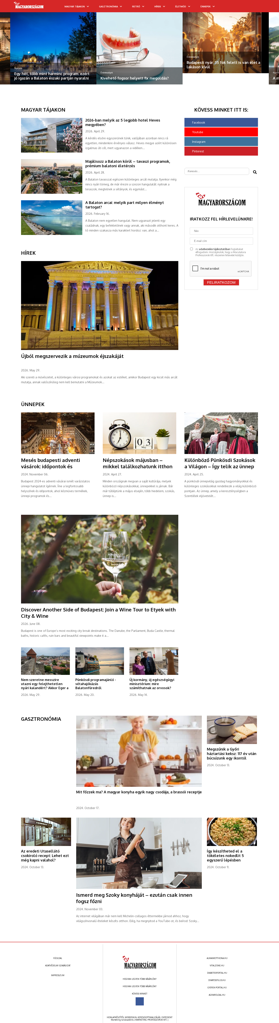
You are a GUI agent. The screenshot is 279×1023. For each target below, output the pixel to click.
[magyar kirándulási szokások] (226, 48)
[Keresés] (268, 7)
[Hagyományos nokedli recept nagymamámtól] (232, 845)
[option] (53, 48)
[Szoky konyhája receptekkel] (139, 888)
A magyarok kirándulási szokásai (215, 78)
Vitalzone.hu (217, 965)
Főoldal (57, 958)
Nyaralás (191, 72)
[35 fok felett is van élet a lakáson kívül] (139, 42)
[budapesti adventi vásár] (58, 453)
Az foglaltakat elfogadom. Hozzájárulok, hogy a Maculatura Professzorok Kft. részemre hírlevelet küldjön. (220, 252)
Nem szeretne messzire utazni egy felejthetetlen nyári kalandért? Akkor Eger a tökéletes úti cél (44, 686)
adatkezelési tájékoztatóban (214, 249)
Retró (136, 6)
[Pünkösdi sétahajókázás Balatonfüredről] (99, 674)
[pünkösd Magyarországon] (221, 453)
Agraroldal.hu (217, 995)
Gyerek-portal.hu (217, 987)
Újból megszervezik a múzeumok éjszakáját (72, 356)
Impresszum (57, 975)
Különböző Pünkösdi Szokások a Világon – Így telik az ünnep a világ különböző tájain (219, 466)
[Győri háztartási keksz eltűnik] (232, 743)
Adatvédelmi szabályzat (57, 965)
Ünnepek (205, 6)
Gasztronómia (108, 6)
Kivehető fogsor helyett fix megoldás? (48, 78)
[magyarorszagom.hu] (29, 6)
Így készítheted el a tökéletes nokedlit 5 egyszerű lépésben (225, 855)
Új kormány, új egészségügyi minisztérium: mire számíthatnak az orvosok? (151, 684)
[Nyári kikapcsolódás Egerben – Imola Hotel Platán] (45, 674)
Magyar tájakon (75, 6)
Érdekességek (20, 72)
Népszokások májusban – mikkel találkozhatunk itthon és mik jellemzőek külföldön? (137, 466)
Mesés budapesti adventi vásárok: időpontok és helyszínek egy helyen (50, 466)
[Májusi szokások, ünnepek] (139, 453)
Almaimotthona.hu (217, 958)
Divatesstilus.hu (217, 980)
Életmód (180, 6)
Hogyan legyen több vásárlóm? (139, 979)
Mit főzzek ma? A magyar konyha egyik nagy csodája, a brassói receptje (139, 792)
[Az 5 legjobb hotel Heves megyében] (53, 152)
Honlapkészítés (115, 1017)
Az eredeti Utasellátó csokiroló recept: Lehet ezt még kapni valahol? (45, 855)
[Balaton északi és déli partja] (53, 234)
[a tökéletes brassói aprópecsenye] (139, 786)
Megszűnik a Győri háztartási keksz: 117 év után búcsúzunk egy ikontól (231, 753)
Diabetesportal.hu (217, 973)
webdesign (131, 1017)
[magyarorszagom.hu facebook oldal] (140, 1001)
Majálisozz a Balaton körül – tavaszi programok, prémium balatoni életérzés (127, 163)
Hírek (157, 6)
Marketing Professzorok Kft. (151, 1020)
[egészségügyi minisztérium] (153, 674)
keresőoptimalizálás (149, 1017)
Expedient (167, 1017)
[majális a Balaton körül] (53, 193)
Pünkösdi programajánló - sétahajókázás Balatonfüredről (95, 684)
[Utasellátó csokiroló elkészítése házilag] (46, 845)
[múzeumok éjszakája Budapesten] (99, 349)
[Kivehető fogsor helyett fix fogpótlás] (53, 48)
